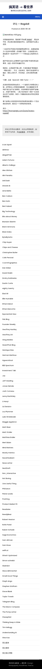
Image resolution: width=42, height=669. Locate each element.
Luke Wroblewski (9, 417)
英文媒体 (5, 642)
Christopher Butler (9, 252)
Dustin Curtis (7, 283)
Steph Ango (7, 581)
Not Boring (6, 478)
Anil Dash (6, 180)
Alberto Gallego (8, 165)
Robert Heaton (8, 519)
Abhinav (5, 149)
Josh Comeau (8, 391)
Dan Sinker (6, 268)
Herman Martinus (9, 355)
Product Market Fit (9, 504)
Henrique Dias (8, 350)
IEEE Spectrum (8, 365)
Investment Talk (9, 370)
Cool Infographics (9, 263)
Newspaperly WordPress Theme (21, 665)
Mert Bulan (6, 442)
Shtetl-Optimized (9, 555)
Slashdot (6, 566)
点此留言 (21, 132)
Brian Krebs (7, 232)
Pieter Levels (7, 494)
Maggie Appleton (9, 422)
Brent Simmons (8, 227)
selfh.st (5, 550)
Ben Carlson (7, 196)
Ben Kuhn (6, 201)
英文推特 (5, 648)
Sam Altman (7, 540)
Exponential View (9, 314)
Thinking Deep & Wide (11, 622)
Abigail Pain (7, 155)
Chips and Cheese (10, 247)
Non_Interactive (9, 473)
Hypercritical (7, 360)
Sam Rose (6, 545)
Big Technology (8, 211)
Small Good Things (10, 576)
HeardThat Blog (8, 345)
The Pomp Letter (9, 612)
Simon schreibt (8, 560)
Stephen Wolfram (9, 586)
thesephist (6, 617)
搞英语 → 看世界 (21, 7)
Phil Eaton (6, 488)
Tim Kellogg (7, 627)
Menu (37, 16)
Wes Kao (6, 637)
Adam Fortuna (8, 160)
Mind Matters (7, 447)
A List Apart (7, 144)
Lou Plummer (7, 411)
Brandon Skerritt (9, 221)
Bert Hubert (7, 206)
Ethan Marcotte (8, 309)
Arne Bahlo (6, 191)
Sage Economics (9, 535)
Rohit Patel (6, 524)
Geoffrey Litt (7, 334)
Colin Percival (7, 257)
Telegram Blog (8, 601)
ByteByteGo (7, 237)
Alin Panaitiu (7, 175)
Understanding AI (9, 632)
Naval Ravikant (8, 458)
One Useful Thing (9, 483)
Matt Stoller (7, 432)
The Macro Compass (11, 607)
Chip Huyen (7, 242)
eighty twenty (8, 288)
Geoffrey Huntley (9, 329)
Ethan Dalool (7, 304)
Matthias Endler (8, 437)
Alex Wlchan (7, 170)
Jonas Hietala (8, 386)
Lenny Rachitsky (8, 396)
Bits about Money (9, 216)
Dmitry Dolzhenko (9, 278)
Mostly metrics (8, 452)
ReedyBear (6, 514)
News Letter (7, 463)
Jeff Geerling (7, 381)
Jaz (3, 376)
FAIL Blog (5, 319)
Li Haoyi (5, 401)
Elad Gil (5, 293)
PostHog (6, 499)
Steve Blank (7, 591)
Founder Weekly (8, 324)
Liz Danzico (6, 406)
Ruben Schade (8, 530)
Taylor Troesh (8, 596)
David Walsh (7, 273)
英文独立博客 (7, 653)
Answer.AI (6, 185)
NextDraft (6, 468)
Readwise (6, 509)
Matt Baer (6, 427)
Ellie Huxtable (7, 298)
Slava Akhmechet (9, 571)
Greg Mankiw (7, 340)
